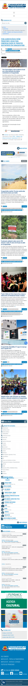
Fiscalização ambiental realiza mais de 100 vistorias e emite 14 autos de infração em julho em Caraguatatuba (13, 243)
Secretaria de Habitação (13, 309)
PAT (8, 362)
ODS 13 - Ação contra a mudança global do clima (10, 554)
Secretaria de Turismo (12, 411)
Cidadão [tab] (7, 480)
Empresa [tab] (20, 480)
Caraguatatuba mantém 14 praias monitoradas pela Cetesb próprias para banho (13, 192)
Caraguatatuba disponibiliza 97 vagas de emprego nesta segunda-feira (14, 348)
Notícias (6, 28)
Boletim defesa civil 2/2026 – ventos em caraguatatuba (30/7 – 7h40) (11, 581)
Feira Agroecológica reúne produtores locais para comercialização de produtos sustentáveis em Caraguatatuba (13, 42)
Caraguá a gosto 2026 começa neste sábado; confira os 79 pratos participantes (12, 536)
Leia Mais (24, 206)
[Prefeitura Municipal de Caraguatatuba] (14, 6)
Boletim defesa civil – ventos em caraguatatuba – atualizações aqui (13, 548)
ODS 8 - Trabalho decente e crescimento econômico (11, 542)
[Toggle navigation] (14, 12)
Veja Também (6, 161)
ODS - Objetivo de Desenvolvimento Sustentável (13, 50)
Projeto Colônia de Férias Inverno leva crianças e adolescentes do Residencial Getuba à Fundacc (13, 295)
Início (4, 27)
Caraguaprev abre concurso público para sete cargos (14, 559)
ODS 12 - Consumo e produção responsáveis (13, 52)
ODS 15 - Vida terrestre (6, 555)
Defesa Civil (7, 551)
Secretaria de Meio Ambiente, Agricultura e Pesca (20, 49)
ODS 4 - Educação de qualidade (7, 575)
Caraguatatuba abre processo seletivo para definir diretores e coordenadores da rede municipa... (13, 569)
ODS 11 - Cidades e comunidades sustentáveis (10, 313)
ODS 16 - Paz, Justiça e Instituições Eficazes (10, 314)
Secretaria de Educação (9, 573)
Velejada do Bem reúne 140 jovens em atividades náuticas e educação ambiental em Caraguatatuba (14, 397)
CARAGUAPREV (7, 564)
